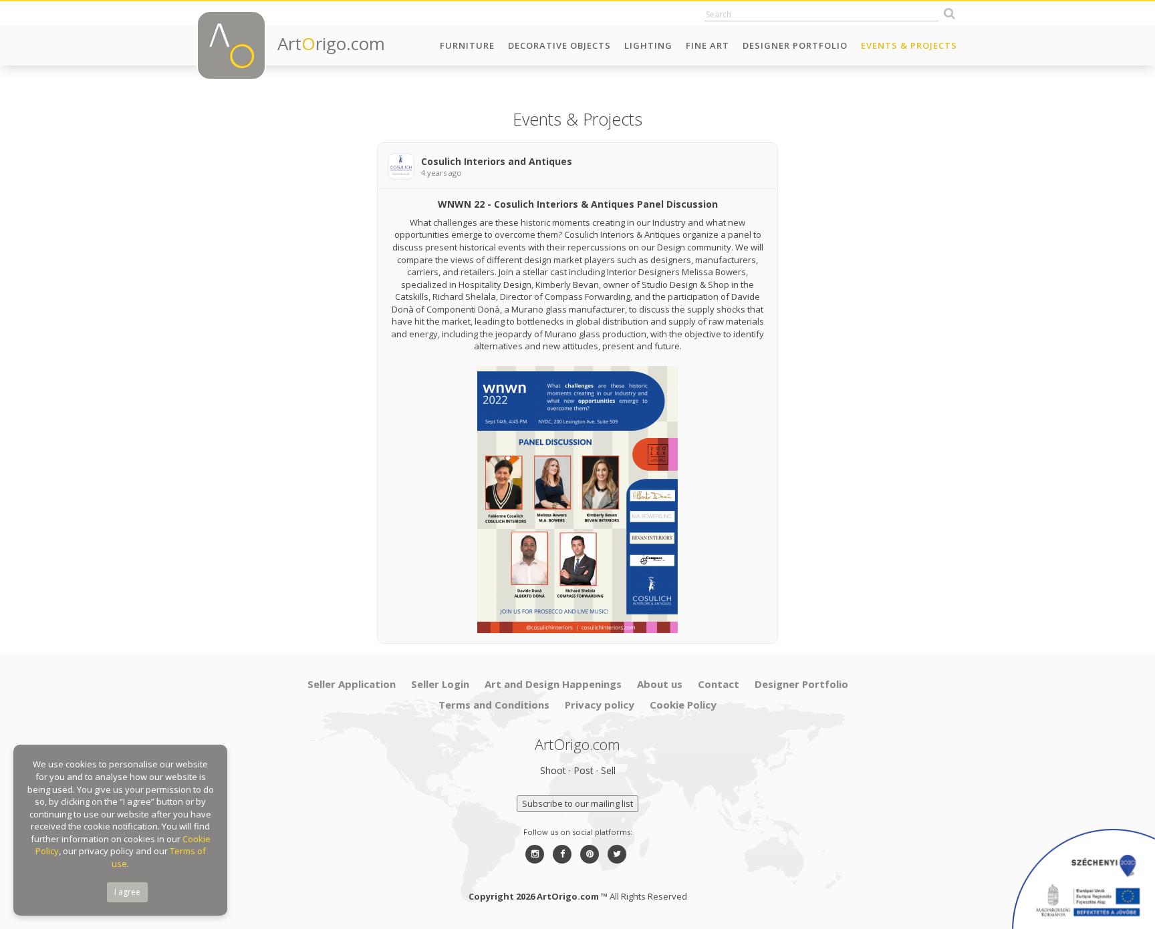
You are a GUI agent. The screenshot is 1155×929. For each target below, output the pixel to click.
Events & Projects (909, 45)
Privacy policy (599, 704)
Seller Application (351, 684)
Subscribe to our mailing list (577, 803)
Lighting (648, 45)
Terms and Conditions (493, 704)
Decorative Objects (559, 45)
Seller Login (440, 684)
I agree (127, 892)
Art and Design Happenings (553, 684)
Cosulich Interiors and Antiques (496, 161)
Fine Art (707, 45)
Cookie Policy (683, 704)
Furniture (467, 45)
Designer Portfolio (795, 45)
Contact (718, 684)
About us (659, 684)
